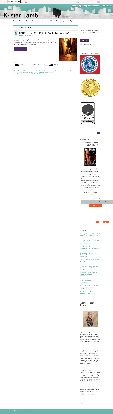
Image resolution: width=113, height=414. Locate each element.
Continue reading (20, 49)
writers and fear (37, 73)
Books (45, 21)
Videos (52, 21)
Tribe (57, 21)
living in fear (27, 72)
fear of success (40, 71)
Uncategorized (30, 35)
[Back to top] (109, 410)
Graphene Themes (23, 412)
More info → (97, 198)
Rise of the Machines (47, 72)
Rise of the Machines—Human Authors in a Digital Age (90, 144)
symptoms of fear (18, 73)
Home (14, 21)
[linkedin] (21, 2)
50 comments (73, 71)
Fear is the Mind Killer (23, 71)
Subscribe (84, 40)
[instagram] (23, 2)
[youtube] (26, 2)
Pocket (29, 65)
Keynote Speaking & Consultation (71, 21)
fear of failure (32, 71)
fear (17, 71)
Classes (21, 21)
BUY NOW (96, 205)
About (85, 21)
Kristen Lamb (23, 35)
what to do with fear (28, 73)
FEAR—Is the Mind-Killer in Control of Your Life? (44, 33)
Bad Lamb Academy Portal (33, 21)
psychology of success (36, 72)
